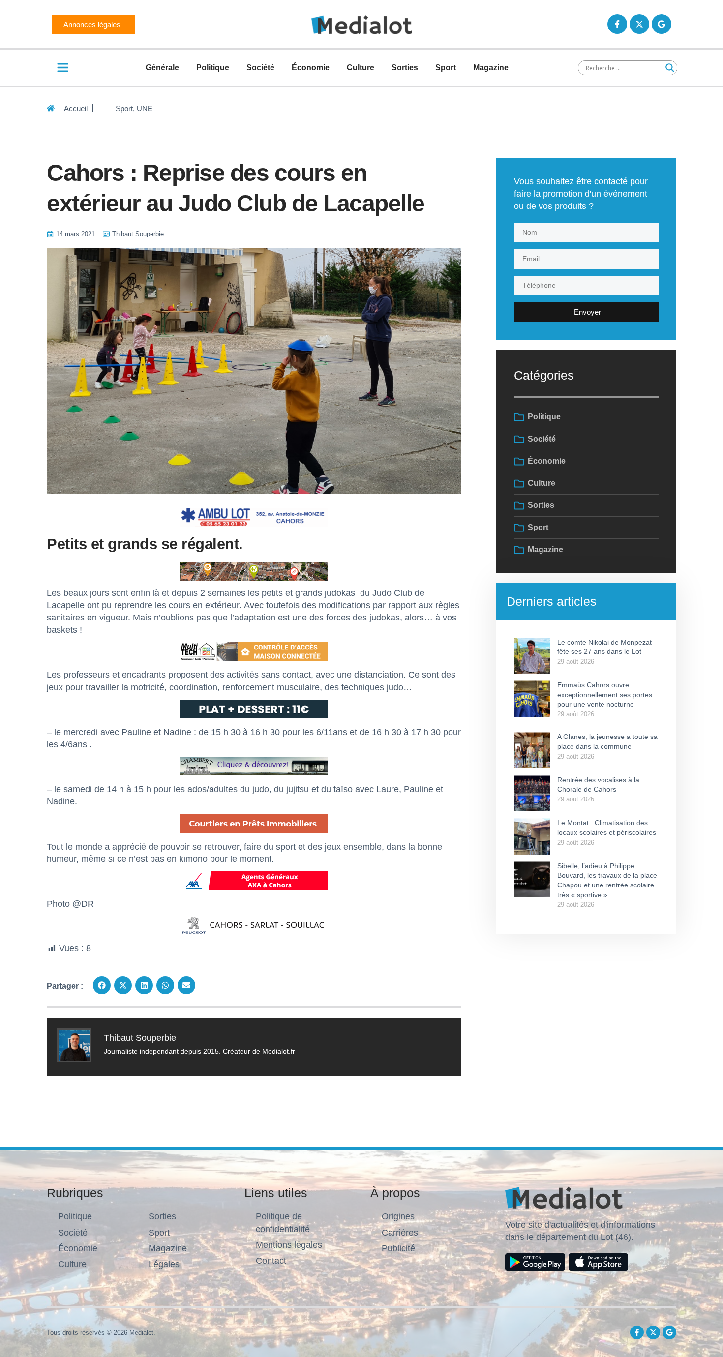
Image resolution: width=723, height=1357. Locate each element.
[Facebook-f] (617, 24)
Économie (311, 67)
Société (260, 67)
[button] (102, 985)
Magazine (491, 67)
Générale (162, 67)
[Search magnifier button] (670, 68)
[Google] (661, 24)
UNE (144, 108)
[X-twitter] (639, 24)
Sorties (405, 67)
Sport (445, 67)
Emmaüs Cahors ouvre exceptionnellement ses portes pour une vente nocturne (604, 694)
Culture (360, 67)
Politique (212, 67)
